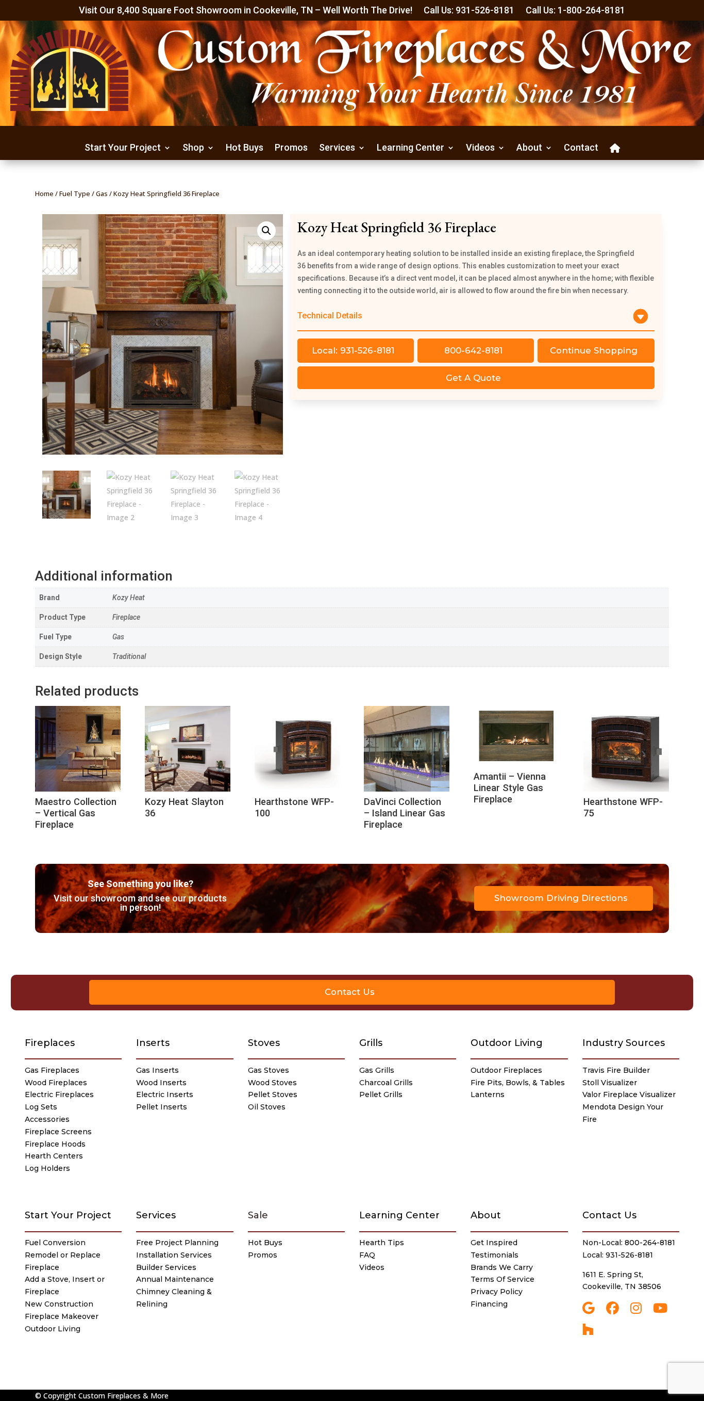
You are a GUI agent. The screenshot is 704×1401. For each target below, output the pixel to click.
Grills (370, 1043)
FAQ (367, 1255)
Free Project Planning (177, 1242)
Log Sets (41, 1107)
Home (44, 193)
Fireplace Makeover (61, 1316)
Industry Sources (623, 1043)
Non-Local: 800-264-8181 (628, 1242)
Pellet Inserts (161, 1107)
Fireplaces (50, 1043)
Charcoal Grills (386, 1082)
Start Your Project (123, 148)
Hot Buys (244, 148)
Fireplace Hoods (55, 1144)
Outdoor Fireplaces (506, 1070)
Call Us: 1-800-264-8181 (575, 11)
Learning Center (410, 148)
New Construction (59, 1304)
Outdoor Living (507, 1043)
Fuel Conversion (55, 1242)
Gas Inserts (157, 1070)
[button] (266, 230)
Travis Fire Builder (616, 1070)
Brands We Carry (502, 1267)
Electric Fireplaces (59, 1094)
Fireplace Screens (58, 1131)
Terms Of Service (502, 1279)
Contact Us (350, 992)
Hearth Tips (381, 1242)
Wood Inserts (161, 1082)
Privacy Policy (497, 1291)
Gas (102, 193)
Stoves (264, 1043)
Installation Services (174, 1255)
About (529, 148)
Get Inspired (494, 1242)
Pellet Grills (381, 1094)
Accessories (47, 1119)
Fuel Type (74, 193)
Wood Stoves (272, 1082)
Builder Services (166, 1267)
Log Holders (47, 1168)
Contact (581, 148)
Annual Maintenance (175, 1279)
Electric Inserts (164, 1094)
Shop (193, 148)
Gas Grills (376, 1070)
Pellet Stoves (272, 1094)
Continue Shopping (594, 350)
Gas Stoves (268, 1070)
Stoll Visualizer (609, 1082)
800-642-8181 (473, 350)
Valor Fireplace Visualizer (629, 1094)
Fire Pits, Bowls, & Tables (518, 1082)
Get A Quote (473, 378)
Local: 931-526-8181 (353, 350)
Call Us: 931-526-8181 (469, 11)
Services (337, 148)
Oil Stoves (267, 1107)
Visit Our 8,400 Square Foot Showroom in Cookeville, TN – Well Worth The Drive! (245, 11)
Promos (291, 148)
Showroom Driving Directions (561, 898)
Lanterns (488, 1094)
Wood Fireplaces (56, 1082)
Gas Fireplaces (52, 1070)
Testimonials (494, 1255)
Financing (489, 1304)
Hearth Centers (54, 1156)
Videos (480, 148)
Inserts (153, 1043)
